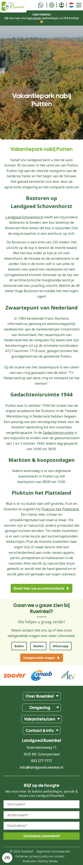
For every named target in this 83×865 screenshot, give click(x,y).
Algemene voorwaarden (53, 851)
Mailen (38, 646)
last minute (34, 18)
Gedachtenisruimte (58, 432)
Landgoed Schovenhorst (24, 217)
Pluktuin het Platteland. (60, 509)
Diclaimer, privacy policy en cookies (39, 856)
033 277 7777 (41, 760)
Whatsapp (61, 646)
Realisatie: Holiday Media (39, 861)
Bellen (19, 646)
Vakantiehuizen (39, 719)
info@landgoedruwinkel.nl (41, 767)
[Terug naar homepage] (13, 6)
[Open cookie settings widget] (7, 858)
